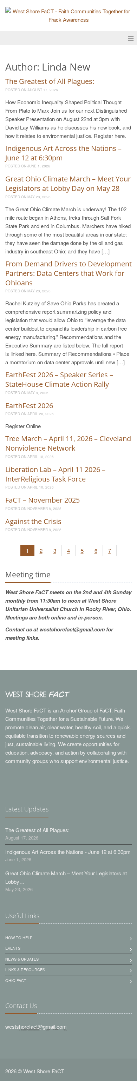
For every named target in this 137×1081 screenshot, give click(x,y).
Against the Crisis (33, 521)
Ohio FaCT (15, 980)
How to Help (18, 937)
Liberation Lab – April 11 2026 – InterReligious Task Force (55, 474)
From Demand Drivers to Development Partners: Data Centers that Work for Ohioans (68, 273)
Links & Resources (25, 969)
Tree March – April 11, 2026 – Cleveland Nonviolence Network (68, 443)
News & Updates (22, 959)
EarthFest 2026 (29, 405)
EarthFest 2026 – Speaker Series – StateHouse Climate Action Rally (59, 379)
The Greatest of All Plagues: (49, 81)
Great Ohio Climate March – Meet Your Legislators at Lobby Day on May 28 (68, 183)
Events (12, 948)
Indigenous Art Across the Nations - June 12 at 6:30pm (68, 851)
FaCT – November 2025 (42, 500)
